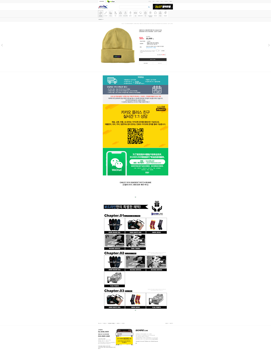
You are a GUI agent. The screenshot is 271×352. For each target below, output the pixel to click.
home (123, 23)
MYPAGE (166, 1)
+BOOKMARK (101, 1)
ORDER (157, 1)
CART (162, 1)
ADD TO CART (152, 59)
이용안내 (104, 323)
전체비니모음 (136, 23)
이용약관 (118, 323)
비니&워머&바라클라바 (129, 23)
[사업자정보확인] (155, 339)
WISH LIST (160, 63)
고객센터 (123, 323)
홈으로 (167, 323)
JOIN (153, 1)
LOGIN (149, 1)
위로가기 (171, 323)
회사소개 (99, 323)
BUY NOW (146, 63)
